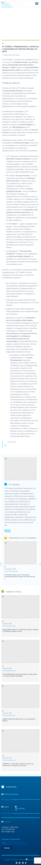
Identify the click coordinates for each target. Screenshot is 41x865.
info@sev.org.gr (10, 831)
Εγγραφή (7, 848)
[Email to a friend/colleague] (17, 445)
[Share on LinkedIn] (13, 445)
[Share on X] (5, 445)
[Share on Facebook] (9, 445)
